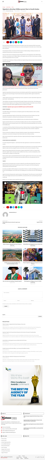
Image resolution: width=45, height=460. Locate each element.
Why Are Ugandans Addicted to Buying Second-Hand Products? (14, 356)
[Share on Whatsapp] (19, 42)
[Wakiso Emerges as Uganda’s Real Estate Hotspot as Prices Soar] (12, 236)
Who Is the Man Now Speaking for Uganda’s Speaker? (12, 281)
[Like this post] (8, 42)
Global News (26, 458)
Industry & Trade (19, 457)
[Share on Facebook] (11, 42)
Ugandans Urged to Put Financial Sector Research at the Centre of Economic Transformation (19, 332)
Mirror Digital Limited (4, 457)
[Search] (41, 1)
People (21, 458)
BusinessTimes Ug (9, 10)
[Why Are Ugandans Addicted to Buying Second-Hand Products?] (32, 254)
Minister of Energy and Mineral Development (12, 86)
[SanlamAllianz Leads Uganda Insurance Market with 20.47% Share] (32, 236)
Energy (18, 458)
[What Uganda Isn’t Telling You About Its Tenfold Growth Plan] (32, 273)
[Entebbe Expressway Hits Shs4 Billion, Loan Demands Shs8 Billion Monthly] (12, 254)
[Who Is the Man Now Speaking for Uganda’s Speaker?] (12, 273)
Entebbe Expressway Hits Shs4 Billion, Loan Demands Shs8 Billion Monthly (16, 348)
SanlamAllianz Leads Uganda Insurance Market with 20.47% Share (15, 340)
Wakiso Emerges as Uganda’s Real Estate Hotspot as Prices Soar (14, 324)
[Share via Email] (21, 42)
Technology (25, 457)
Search (4, 314)
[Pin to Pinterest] (16, 42)
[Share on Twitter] (13, 42)
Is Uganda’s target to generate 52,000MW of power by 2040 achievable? (20, 106)
